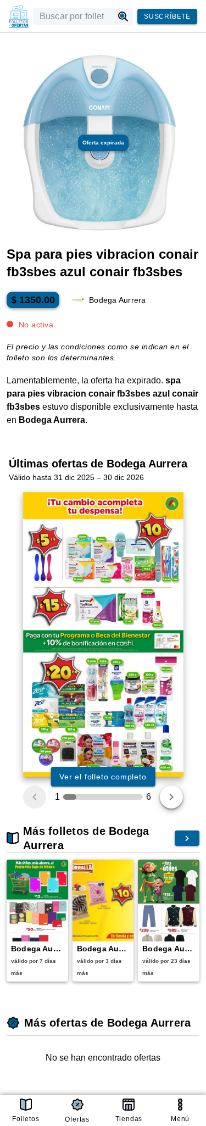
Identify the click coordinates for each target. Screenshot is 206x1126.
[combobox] (73, 16)
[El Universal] (19, 16)
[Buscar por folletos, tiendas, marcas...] (123, 16)
